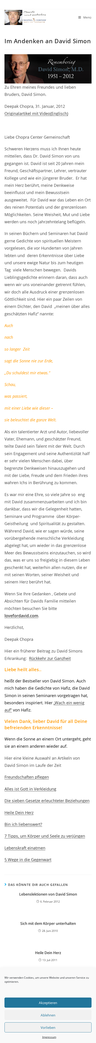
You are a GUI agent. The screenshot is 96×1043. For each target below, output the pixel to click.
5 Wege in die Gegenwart (27, 859)
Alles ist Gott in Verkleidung (30, 789)
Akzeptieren (48, 1002)
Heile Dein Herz (18, 812)
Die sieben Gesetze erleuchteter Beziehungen (47, 800)
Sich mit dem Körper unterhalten (48, 923)
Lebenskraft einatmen (24, 848)
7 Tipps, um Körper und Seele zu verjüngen (44, 836)
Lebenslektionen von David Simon (48, 894)
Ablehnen (48, 1015)
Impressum (49, 1037)
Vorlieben (48, 1027)
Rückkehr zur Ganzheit (50, 658)
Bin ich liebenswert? (23, 824)
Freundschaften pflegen (26, 777)
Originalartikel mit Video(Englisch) (36, 113)
